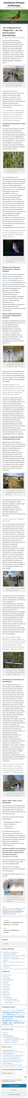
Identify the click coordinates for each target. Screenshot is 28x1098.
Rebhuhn (12, 189)
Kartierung (5, 988)
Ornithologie (12, 911)
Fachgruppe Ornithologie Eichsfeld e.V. (12, 1058)
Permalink (13, 914)
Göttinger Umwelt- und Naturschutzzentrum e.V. (14, 1060)
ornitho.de (14, 1050)
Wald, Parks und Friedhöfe (11, 1042)
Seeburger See (6, 282)
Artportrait (5, 978)
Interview (5, 986)
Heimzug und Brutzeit (10, 999)
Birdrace (7, 343)
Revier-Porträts (6, 280)
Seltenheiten (8, 1016)
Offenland (10, 1014)
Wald (22, 1023)
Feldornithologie (5, 911)
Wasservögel (5, 1024)
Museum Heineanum (7, 1063)
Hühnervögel (22, 1012)
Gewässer (6, 1012)
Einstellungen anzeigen (14, 1094)
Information (4, 910)
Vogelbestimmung (6, 912)
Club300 (5, 1053)
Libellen (4, 1014)
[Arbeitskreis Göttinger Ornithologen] (14, 20)
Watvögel (11, 1024)
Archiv (23, 908)
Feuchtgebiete (20, 1010)
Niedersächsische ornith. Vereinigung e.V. (12, 1061)
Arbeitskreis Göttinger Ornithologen (14, 4)
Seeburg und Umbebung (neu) (11, 1037)
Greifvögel (15, 1012)
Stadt (9, 1018)
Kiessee (21, 280)
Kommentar (5, 989)
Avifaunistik (19, 910)
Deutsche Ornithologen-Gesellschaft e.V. (12, 1057)
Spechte (4, 1019)
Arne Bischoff (22, 37)
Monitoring (5, 992)
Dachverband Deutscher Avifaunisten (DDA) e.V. (14, 1055)
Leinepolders (6, 333)
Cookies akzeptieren (14, 1086)
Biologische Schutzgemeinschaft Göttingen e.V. (14, 1052)
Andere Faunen (6, 975)
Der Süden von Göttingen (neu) (12, 1040)
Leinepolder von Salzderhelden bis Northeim (15, 1039)
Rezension (5, 996)
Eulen (7, 1010)
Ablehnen (14, 1090)
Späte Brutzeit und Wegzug (11, 1001)
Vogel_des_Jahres (11, 1022)
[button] (25, 1077)
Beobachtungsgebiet (7, 979)
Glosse (4, 983)
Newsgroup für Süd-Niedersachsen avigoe (12, 1065)
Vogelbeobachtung (20, 911)
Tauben (13, 1018)
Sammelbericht (6, 997)
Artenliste (5, 1032)
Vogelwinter (7, 1002)
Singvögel (20, 1016)
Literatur (5, 991)
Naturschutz (6, 994)
